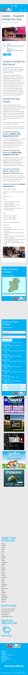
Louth (3, 579)
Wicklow (3, 601)
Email (5, 54)
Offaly (2, 586)
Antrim (3, 544)
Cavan (3, 549)
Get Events (7, 340)
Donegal (3, 557)
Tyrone (3, 594)
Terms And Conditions (7, 655)
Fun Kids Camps (5, 613)
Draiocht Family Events (19, 128)
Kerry (2, 566)
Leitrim (3, 573)
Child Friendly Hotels (6, 616)
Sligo (2, 590)
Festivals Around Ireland (7, 611)
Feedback (3, 653)
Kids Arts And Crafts (6, 22)
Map (9, 54)
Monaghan (4, 584)
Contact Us (4, 651)
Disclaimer (4, 656)
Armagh (3, 545)
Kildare (3, 568)
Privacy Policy (4, 657)
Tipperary (3, 592)
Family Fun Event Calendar (8, 609)
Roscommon (4, 588)
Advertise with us (5, 659)
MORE (11, 347)
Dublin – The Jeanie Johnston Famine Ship (14, 351)
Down (2, 558)
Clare (2, 551)
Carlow (3, 547)
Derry (2, 555)
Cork (2, 553)
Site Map (3, 660)
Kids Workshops (15, 22)
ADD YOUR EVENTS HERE (14, 387)
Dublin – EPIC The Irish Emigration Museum (12, 346)
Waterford (4, 596)
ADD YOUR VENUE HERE (14, 389)
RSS (2, 661)
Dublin (3, 560)
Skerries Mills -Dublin (9, 377)
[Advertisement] (14, 516)
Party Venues (4, 614)
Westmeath (4, 597)
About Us (3, 652)
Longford (3, 577)
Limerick (3, 575)
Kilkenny (3, 570)
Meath (3, 583)
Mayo (2, 581)
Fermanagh (4, 562)
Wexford (3, 599)
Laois (2, 571)
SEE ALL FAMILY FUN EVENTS (14, 385)
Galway (3, 564)
